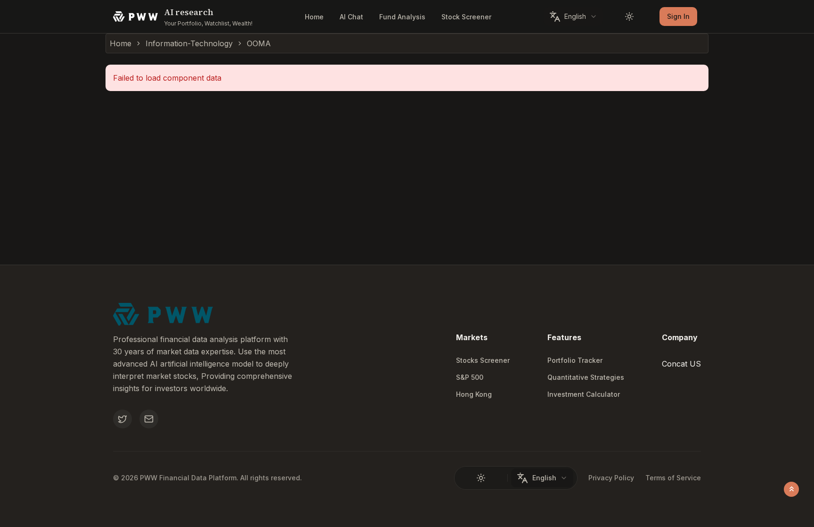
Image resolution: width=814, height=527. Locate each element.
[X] (122, 419)
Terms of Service (673, 478)
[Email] (148, 419)
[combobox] (573, 16)
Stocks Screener (483, 360)
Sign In (678, 16)
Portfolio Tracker (574, 360)
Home (314, 17)
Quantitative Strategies (585, 377)
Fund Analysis (402, 17)
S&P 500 (469, 377)
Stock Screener (466, 17)
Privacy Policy (611, 478)
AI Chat (351, 17)
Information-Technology (189, 43)
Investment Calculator (583, 394)
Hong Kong (474, 394)
